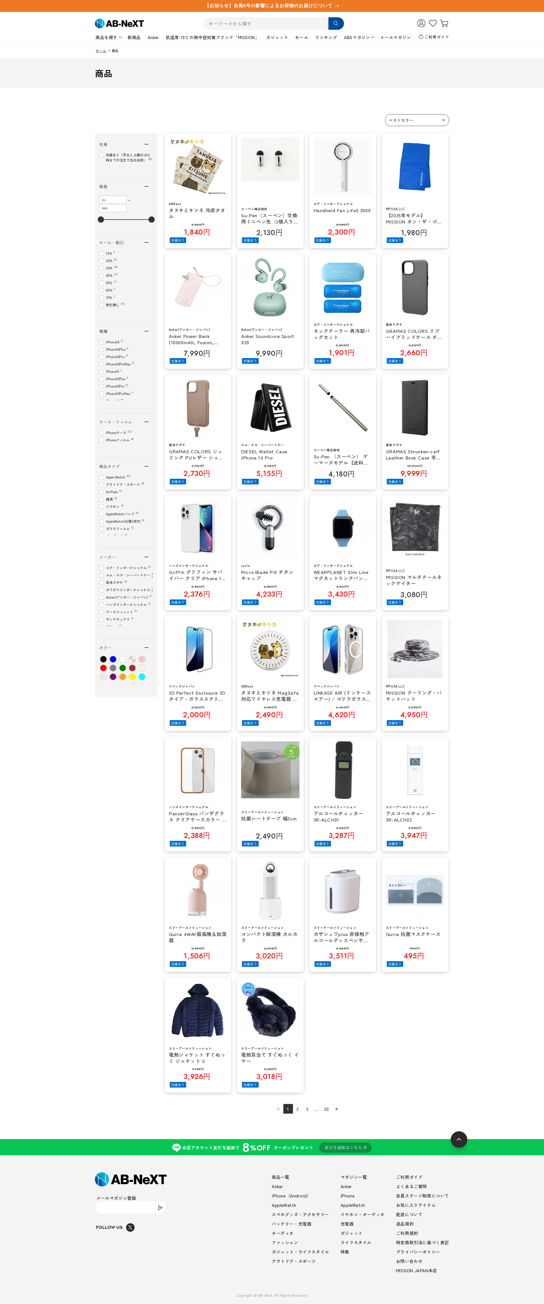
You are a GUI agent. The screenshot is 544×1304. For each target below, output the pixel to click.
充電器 (347, 1224)
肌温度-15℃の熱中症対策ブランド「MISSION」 (213, 37)
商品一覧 (280, 1177)
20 (326, 1108)
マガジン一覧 (354, 1177)
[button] (417, 120)
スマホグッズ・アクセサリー (300, 1214)
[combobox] (273, 23)
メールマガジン (395, 37)
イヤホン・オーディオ (363, 1214)
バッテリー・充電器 (291, 1224)
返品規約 (405, 1224)
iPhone (348, 1196)
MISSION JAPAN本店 (416, 1270)
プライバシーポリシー (418, 1252)
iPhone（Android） (291, 1196)
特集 (345, 1252)
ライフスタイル (356, 1242)
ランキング (326, 37)
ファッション (285, 1242)
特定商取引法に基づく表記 (422, 1242)
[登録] (160, 1207)
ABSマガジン (357, 37)
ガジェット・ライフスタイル (300, 1252)
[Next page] (336, 1109)
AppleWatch (284, 1205)
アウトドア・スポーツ (294, 1261)
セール (301, 37)
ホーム (101, 50)
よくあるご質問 (411, 1186)
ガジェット (277, 37)
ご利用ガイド (436, 37)
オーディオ (283, 1233)
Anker (153, 37)
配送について (409, 1214)
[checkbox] (103, 659)
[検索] (336, 23)
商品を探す (106, 37)
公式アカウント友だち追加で (272, 1147)
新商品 (134, 37)
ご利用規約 (407, 1233)
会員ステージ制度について (422, 1196)
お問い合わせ (409, 1261)
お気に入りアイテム (416, 1205)
